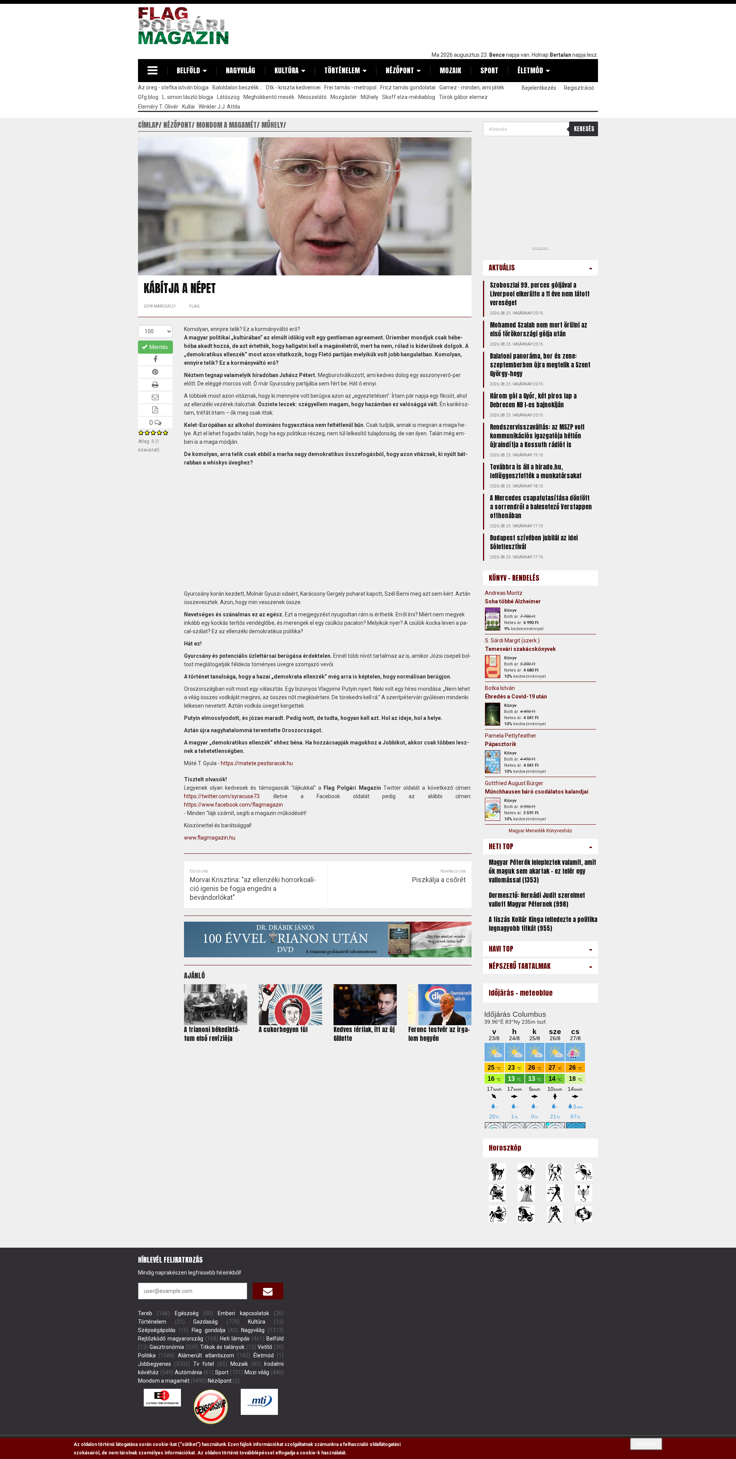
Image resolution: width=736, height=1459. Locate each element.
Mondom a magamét (163, 1381)
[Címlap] (186, 25)
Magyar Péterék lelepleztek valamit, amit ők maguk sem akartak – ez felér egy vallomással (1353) (542, 871)
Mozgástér (343, 97)
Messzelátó (312, 97)
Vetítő (265, 1347)
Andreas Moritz (503, 593)
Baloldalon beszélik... (237, 87)
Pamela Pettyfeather (510, 736)
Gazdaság (205, 1322)
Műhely (369, 97)
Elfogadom (646, 1444)
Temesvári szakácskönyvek (520, 649)
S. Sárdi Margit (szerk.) (512, 640)
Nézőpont (400, 70)
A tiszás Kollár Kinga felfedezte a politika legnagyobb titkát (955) (543, 924)
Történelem (342, 70)
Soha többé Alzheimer (513, 601)
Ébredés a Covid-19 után (516, 696)
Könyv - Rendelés (514, 578)
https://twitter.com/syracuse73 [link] (222, 796)
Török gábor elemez (463, 97)
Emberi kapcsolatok (243, 1313)
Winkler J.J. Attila (219, 107)
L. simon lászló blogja (187, 97)
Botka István (500, 688)
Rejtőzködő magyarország (170, 1338)
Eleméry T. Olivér (158, 107)
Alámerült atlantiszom (206, 1355)
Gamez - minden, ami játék (471, 87)
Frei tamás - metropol (350, 87)
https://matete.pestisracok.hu (257, 763)
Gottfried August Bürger (514, 783)
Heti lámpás (235, 1338)
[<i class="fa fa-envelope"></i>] (268, 1291)
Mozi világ (257, 1372)
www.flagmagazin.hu (209, 838)
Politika (147, 1355)
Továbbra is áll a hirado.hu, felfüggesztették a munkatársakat (536, 471)
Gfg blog (148, 97)
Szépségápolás (157, 1330)
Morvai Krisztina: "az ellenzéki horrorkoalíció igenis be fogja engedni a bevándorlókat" (253, 888)
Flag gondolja (208, 1330)
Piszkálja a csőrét (439, 880)
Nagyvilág (240, 70)
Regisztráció (579, 88)
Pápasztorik (500, 744)
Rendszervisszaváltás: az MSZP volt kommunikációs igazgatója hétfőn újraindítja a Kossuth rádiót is (537, 435)
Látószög (228, 97)
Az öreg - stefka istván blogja (173, 87)
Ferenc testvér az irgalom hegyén (439, 1034)
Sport (489, 70)
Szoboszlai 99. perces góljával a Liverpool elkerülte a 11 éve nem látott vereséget (540, 293)
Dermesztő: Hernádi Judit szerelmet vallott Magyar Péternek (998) (537, 900)
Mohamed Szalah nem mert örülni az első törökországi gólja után (538, 329)
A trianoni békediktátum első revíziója (212, 1034)
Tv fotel (203, 1364)
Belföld (188, 70)
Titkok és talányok (222, 1347)
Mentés (158, 347)
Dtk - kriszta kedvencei (293, 87)
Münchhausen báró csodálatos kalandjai (536, 792)
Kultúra (286, 70)
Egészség (187, 1313)
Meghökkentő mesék (268, 97)
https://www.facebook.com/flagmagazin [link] (233, 805)
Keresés (584, 128)
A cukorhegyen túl (283, 1029)
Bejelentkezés (539, 88)
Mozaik (450, 70)
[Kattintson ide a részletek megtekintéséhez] (492, 619)
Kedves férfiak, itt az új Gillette (364, 1034)
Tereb (145, 1313)
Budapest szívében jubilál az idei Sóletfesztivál (534, 542)
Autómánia (188, 1372)
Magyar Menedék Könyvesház (540, 830)
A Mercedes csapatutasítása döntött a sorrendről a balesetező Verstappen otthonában (541, 506)
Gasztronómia (167, 1347)
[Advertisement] (458, 26)
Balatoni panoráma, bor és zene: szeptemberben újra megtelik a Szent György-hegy (540, 364)
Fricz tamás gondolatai (407, 87)
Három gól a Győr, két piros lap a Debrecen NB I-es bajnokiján (533, 400)
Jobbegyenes (154, 1364)
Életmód (530, 70)
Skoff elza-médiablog (408, 97)
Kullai (188, 107)
